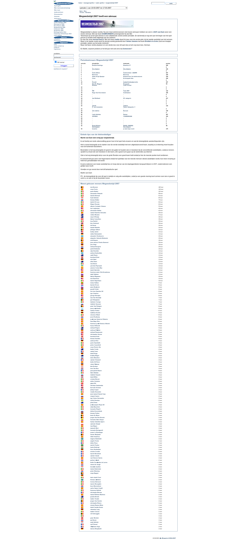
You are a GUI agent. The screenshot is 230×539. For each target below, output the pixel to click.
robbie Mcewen (95, 214)
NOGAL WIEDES (128, 125)
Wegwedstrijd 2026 (59, 27)
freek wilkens (96, 72)
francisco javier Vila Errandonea (100, 272)
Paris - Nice (83, 11)
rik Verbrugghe (95, 513)
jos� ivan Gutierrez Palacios (99, 319)
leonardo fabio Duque (97, 419)
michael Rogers (95, 328)
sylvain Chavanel (95, 360)
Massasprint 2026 (59, 24)
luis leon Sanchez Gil (96, 291)
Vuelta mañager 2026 (60, 22)
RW (93, 91)
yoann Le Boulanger (96, 432)
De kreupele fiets (128, 78)
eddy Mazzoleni (95, 407)
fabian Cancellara (95, 219)
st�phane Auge (95, 526)
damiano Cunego (95, 302)
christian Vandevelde (96, 385)
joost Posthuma (95, 317)
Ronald (94, 82)
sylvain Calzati (94, 455)
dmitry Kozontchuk (96, 411)
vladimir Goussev (95, 304)
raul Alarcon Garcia (96, 458)
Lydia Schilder (96, 114)
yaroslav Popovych (96, 266)
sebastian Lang (95, 509)
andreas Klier (94, 340)
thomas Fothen (94, 413)
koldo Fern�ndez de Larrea (98, 462)
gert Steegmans (95, 300)
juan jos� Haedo (95, 308)
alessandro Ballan (95, 210)
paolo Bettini (94, 191)
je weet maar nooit (128, 129)
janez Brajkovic (95, 287)
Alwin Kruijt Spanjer (98, 76)
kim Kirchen (94, 366)
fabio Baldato (94, 372)
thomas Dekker (94, 200)
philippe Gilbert (95, 229)
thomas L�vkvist (95, 479)
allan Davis (93, 261)
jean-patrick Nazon (96, 370)
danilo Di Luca (94, 202)
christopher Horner (96, 334)
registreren (57, 49)
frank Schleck (94, 197)
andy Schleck (94, 522)
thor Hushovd (94, 223)
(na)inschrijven (58, 12)
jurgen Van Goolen (96, 501)
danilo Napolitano (95, 280)
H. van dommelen (97, 107)
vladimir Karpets (95, 375)
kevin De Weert (94, 415)
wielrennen (57, 40)
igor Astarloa (94, 293)
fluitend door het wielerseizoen (132, 76)
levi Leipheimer (95, 208)
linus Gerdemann (95, 449)
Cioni (93, 78)
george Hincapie (95, 295)
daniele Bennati (95, 195)
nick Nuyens (94, 240)
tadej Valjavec (94, 274)
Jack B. (94, 105)
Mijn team (57, 10)
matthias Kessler (95, 312)
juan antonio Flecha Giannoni (99, 242)
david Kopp (93, 353)
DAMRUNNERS (108, 34)
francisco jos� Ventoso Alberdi (100, 323)
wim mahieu (95, 110)
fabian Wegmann (95, 276)
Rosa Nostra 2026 (59, 25)
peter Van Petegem (96, 306)
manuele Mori (94, 428)
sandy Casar (94, 351)
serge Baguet (94, 473)
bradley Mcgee (94, 355)
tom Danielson (94, 278)
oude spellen (58, 35)
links (55, 44)
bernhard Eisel (94, 257)
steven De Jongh (95, 464)
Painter (125, 114)
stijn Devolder (94, 251)
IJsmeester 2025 (58, 29)
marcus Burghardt (95, 528)
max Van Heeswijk (95, 297)
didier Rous (94, 443)
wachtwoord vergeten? (60, 69)
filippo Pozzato (95, 204)
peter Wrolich (94, 518)
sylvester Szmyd (95, 424)
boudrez (94, 129)
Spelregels (57, 6)
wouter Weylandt (95, 434)
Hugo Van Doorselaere (99, 92)
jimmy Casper (94, 389)
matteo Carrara (94, 511)
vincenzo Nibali (95, 315)
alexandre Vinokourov (97, 236)
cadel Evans (94, 255)
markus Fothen (94, 310)
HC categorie (127, 98)
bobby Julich (94, 231)
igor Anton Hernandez (97, 398)
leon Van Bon (94, 368)
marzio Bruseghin (95, 484)
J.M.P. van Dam (158, 32)
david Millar (94, 377)
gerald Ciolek (94, 289)
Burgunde (126, 84)
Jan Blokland (96, 98)
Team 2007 (126, 91)
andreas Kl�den (95, 330)
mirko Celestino (95, 381)
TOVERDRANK (127, 116)
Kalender (57, 16)
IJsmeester (127, 49)
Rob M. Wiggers (97, 84)
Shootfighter (96, 69)
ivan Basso (93, 263)
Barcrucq (95, 74)
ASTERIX (95, 116)
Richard (94, 85)
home (80, 3)
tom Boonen (94, 187)
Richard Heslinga (97, 65)
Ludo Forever (127, 85)
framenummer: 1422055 (130, 72)
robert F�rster (94, 364)
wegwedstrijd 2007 (112, 3)
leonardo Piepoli (95, 409)
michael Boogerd (95, 246)
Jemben (125, 105)
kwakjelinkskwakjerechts (130, 82)
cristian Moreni (95, 379)
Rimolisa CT (127, 65)
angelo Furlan (94, 441)
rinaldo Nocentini (95, 392)
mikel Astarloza (95, 436)
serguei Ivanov (94, 396)
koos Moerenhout (95, 486)
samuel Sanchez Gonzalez (98, 212)
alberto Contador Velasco (98, 206)
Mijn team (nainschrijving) (62, 8)
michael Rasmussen (96, 332)
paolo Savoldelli (95, 343)
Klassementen (58, 14)
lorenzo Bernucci (95, 482)
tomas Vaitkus (94, 283)
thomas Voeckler (95, 338)
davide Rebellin (95, 227)
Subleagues (57, 18)
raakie (117, 39)
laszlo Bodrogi (94, 447)
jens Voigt (93, 244)
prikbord (56, 47)
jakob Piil (93, 383)
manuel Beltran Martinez (97, 494)
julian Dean (93, 402)
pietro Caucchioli (95, 345)
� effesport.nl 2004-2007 (168, 538)
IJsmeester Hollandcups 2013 (62, 33)
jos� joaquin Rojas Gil (97, 404)
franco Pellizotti (95, 325)
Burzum (125, 110)
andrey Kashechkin (96, 253)
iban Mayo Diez (95, 321)
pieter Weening (95, 471)
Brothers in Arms (151, 41)
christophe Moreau (96, 492)
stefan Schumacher (96, 234)
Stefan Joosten (132, 41)
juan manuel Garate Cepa (98, 394)
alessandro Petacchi (96, 193)
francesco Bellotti (95, 490)
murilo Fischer (94, 445)
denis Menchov (95, 357)
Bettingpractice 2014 (60, 32)
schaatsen (57, 39)
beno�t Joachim (95, 467)
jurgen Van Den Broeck (97, 417)
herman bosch (98, 39)
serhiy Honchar (95, 400)
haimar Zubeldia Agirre (97, 421)
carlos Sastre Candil (96, 488)
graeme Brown (94, 496)
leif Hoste (93, 225)
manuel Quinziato (95, 469)
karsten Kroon (94, 285)
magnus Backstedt (95, 438)
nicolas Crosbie (95, 451)
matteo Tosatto (94, 499)
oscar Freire (94, 189)
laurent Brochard (95, 453)
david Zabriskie (95, 270)
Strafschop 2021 (58, 30)
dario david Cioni (95, 477)
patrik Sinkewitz (95, 249)
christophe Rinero (95, 503)
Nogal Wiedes (96, 125)
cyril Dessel (93, 524)
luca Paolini (94, 221)
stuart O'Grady (94, 217)
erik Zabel (93, 259)
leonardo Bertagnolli (96, 430)
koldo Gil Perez (95, 362)
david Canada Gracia (96, 507)
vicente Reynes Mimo (96, 505)
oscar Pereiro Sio (95, 347)
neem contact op (59, 46)
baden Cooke (94, 349)
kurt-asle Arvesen (95, 387)
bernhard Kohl (94, 336)
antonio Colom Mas (96, 268)
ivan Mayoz (93, 426)
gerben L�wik (94, 460)
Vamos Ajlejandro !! (129, 107)
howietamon (127, 92)
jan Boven (93, 520)
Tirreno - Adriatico (85, 12)
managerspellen (89, 3)
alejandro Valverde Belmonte (99, 238)
